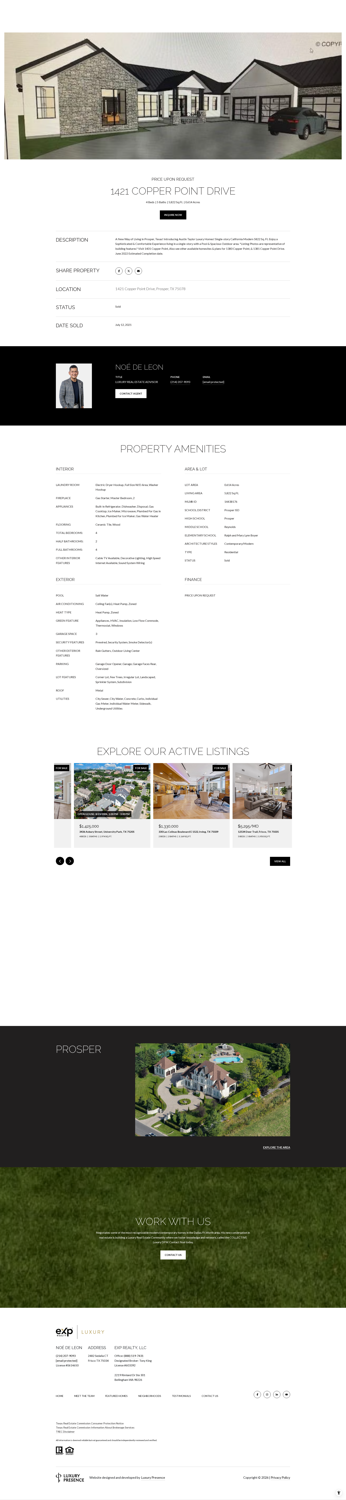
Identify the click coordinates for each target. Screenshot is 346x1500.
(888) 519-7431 (133, 1355)
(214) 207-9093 (180, 382)
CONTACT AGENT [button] (131, 393)
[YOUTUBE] (286, 1394)
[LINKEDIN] (276, 1394)
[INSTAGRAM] (267, 1394)
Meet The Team (84, 1395)
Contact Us (210, 1396)
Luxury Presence (153, 1477)
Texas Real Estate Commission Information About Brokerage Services (95, 1427)
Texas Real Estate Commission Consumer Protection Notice (90, 1423)
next (70, 861)
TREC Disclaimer (65, 1431)
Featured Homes (116, 1395)
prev (60, 861)
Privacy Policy (280, 1477)
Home (59, 1395)
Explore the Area (276, 1147)
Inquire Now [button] (173, 214)
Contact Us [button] (173, 1254)
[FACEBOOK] (257, 1394)
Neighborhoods (149, 1395)
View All (280, 861)
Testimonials (181, 1395)
